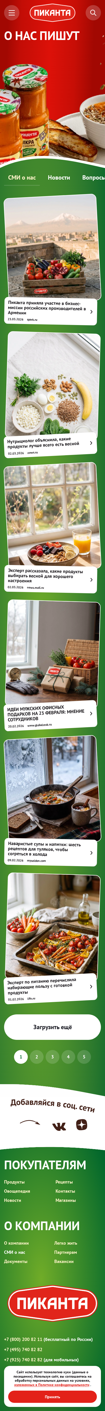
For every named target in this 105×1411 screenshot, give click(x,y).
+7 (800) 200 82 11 (48, 1339)
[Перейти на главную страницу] (52, 12)
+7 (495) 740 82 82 (23, 1349)
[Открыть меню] (11, 12)
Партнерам (65, 1252)
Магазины (66, 1200)
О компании (16, 1243)
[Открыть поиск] (93, 12)
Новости (59, 177)
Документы (16, 1261)
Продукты (14, 1182)
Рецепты (64, 1182)
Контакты (65, 1191)
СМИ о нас (22, 177)
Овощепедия (17, 1191)
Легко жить (65, 1243)
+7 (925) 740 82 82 (41, 1360)
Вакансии (64, 1261)
